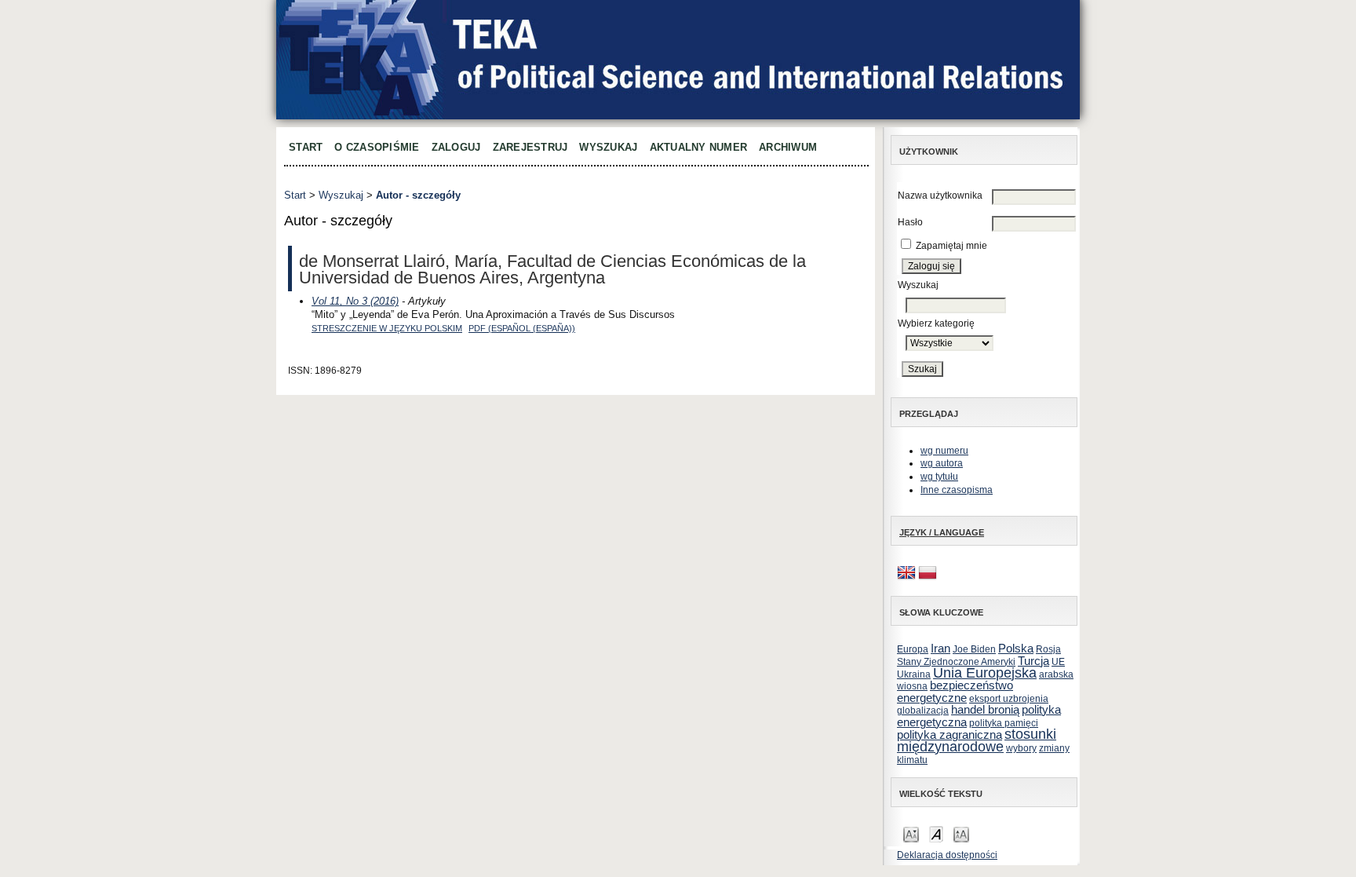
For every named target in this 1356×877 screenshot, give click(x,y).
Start (306, 147)
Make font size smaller (911, 833)
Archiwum (788, 147)
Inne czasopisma (956, 489)
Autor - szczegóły (418, 195)
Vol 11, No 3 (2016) (355, 301)
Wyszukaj (608, 147)
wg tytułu (939, 476)
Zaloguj (456, 147)
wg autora (941, 463)
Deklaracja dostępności (947, 855)
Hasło (910, 222)
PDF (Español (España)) (521, 328)
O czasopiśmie (376, 147)
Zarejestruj (530, 147)
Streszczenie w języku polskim (387, 328)
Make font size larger (961, 833)
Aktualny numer (699, 147)
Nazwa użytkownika (940, 195)
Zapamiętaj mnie (951, 245)
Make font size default (936, 833)
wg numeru (944, 450)
